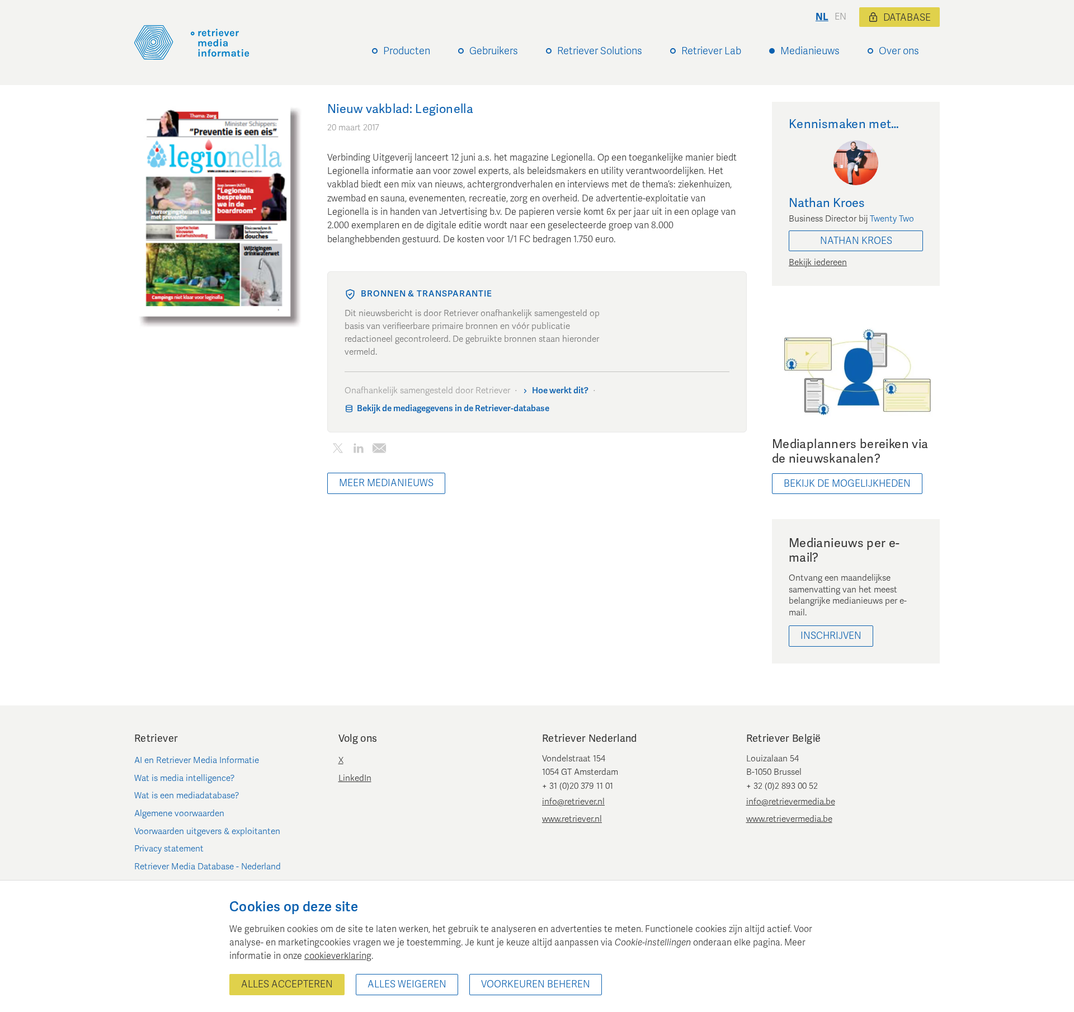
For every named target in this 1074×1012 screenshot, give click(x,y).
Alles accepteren (287, 984)
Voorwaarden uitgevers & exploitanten (207, 831)
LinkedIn (354, 778)
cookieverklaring (337, 956)
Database (907, 17)
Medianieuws (810, 51)
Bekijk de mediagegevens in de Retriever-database (453, 408)
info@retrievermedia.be (790, 802)
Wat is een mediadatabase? (186, 795)
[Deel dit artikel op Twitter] (337, 450)
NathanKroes (856, 241)
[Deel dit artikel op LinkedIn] (358, 450)
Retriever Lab (711, 51)
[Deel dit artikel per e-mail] (379, 450)
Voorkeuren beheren (535, 984)
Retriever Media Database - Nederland (207, 867)
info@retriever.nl (573, 802)
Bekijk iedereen (818, 262)
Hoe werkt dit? (560, 390)
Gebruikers (493, 51)
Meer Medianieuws (386, 483)
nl (822, 17)
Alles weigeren (407, 984)
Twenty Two (892, 219)
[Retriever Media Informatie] (191, 42)
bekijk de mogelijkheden (847, 483)
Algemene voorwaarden (179, 813)
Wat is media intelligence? (184, 778)
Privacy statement (169, 849)
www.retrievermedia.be (789, 819)
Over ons (899, 51)
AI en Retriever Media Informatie (196, 760)
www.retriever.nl (572, 819)
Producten (406, 51)
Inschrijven (830, 636)
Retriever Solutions (599, 51)
